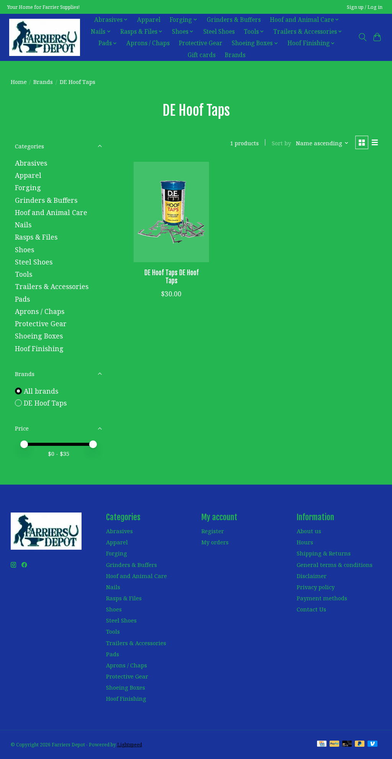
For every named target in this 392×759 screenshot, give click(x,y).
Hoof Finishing (39, 348)
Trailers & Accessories (51, 286)
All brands (41, 391)
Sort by (281, 143)
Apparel (148, 20)
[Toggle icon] (362, 37)
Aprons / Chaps (148, 43)
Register (212, 531)
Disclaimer (312, 576)
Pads (22, 299)
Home (19, 81)
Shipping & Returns (324, 553)
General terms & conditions (334, 564)
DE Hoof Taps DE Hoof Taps (171, 276)
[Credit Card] (322, 744)
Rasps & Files (36, 237)
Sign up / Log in (364, 7)
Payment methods (322, 598)
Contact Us (311, 609)
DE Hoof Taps (45, 402)
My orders (215, 542)
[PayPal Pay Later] (360, 744)
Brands (235, 55)
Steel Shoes (219, 32)
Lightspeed (129, 744)
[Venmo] (372, 744)
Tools (23, 274)
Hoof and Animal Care (51, 212)
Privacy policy (316, 587)
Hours (305, 542)
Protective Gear (200, 43)
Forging (28, 187)
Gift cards (202, 55)
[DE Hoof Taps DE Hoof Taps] (171, 212)
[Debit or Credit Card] (347, 744)
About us (309, 531)
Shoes (24, 249)
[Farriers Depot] (44, 37)
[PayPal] (335, 744)
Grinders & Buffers (234, 20)
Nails (23, 224)
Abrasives (31, 163)
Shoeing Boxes (39, 335)
